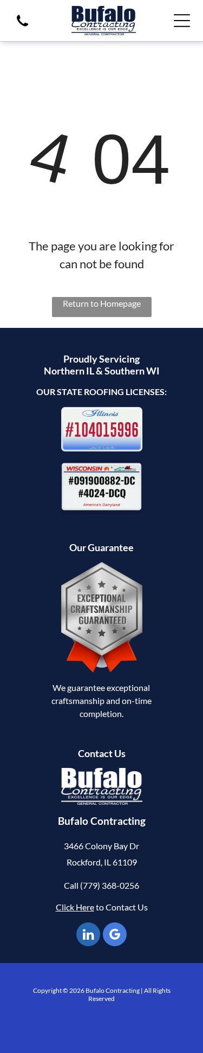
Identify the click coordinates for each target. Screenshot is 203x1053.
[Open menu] (182, 20)
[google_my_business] (115, 935)
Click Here (75, 907)
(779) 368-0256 (109, 885)
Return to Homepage (102, 303)
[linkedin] (88, 935)
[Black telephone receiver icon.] (22, 27)
